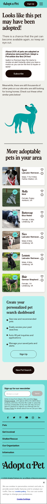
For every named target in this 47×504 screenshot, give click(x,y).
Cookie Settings (23, 499)
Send (37, 393)
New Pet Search (23, 370)
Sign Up (30, 4)
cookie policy (20, 491)
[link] (23, 176)
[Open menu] (41, 4)
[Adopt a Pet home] (11, 4)
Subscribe (19, 73)
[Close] (44, 482)
